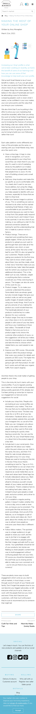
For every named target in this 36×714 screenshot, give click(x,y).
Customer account (10, 681)
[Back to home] (2, 16)
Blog (6, 16)
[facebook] (10, 657)
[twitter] (20, 657)
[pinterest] (26, 657)
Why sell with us (26, 679)
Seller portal (26, 684)
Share (18, 615)
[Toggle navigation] (32, 4)
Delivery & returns (9, 679)
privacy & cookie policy (18, 703)
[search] (32, 11)
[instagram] (15, 657)
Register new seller (26, 681)
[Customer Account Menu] (21, 4)
